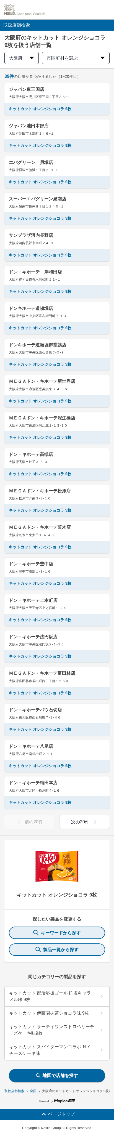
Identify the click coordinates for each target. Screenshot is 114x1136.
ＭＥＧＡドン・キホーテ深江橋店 (42, 418)
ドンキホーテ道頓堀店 (31, 308)
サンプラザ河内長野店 (31, 235)
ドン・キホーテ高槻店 (31, 454)
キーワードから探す (61, 932)
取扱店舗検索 (14, 1091)
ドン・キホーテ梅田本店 (33, 782)
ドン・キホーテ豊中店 (31, 564)
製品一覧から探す (61, 949)
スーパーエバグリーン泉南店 (37, 198)
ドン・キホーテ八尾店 (31, 746)
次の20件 (80, 822)
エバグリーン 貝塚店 (31, 162)
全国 (33, 1091)
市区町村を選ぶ (62, 58)
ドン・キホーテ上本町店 (33, 600)
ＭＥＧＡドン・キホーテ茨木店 (40, 527)
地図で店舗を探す (60, 1075)
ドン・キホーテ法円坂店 (33, 636)
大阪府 (15, 58)
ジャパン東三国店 (26, 89)
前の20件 (34, 822)
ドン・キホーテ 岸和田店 (35, 272)
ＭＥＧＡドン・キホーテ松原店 (40, 490)
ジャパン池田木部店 (29, 125)
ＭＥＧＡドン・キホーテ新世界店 (42, 381)
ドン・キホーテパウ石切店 (35, 709)
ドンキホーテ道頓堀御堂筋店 (37, 344)
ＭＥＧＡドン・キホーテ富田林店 (42, 673)
